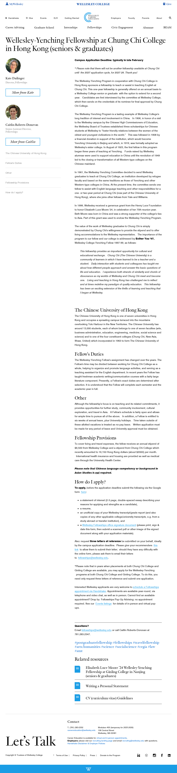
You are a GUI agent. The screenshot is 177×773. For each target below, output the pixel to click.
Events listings (104, 603)
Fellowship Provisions (17, 182)
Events (43, 18)
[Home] (88, 17)
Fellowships (94, 27)
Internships (70, 27)
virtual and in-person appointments (112, 738)
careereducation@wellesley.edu (81, 730)
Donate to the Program (110, 755)
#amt (79, 651)
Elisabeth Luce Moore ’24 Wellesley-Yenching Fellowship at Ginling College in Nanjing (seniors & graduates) (119, 671)
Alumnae (148, 27)
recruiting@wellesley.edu (133, 741)
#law (151, 646)
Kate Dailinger (15, 78)
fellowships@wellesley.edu (93, 557)
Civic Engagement (122, 27)
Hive (31, 18)
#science (107, 646)
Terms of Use (62, 755)
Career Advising (15, 27)
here (83, 491)
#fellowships (122, 642)
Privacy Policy (79, 755)
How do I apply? (14, 192)
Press (92, 755)
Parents (145, 18)
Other (9, 172)
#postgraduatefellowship (93, 642)
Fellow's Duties (14, 163)
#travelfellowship (146, 642)
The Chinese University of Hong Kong (26, 153)
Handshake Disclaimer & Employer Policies (86, 743)
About (159, 18)
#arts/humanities (87, 646)
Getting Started (72, 18)
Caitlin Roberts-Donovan (22, 125)
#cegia (142, 646)
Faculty (131, 18)
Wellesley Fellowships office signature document (109, 525)
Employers (116, 18)
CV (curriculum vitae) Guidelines (109, 698)
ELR (56, 18)
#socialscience (126, 646)
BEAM (167, 27)
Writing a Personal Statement (107, 686)
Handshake (13, 18)
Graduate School (44, 27)
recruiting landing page (103, 741)
